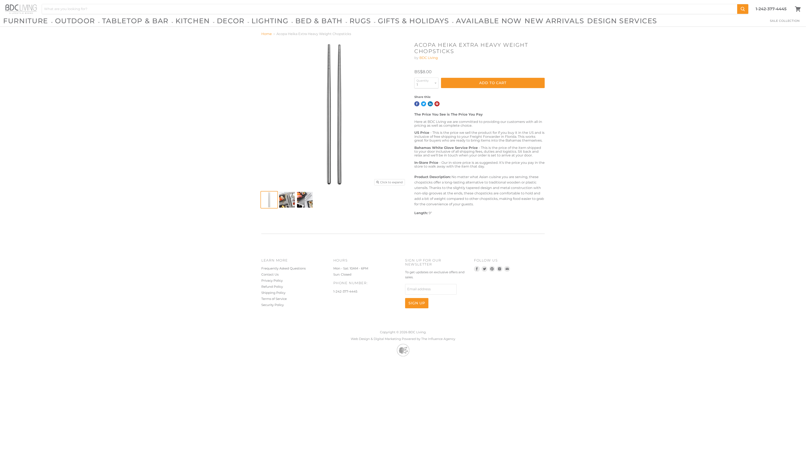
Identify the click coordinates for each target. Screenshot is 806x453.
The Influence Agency (438, 339)
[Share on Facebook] (416, 103)
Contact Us (270, 274)
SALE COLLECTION (785, 21)
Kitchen (193, 21)
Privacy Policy (272, 280)
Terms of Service (274, 299)
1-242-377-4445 (771, 9)
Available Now (488, 21)
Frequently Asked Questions (283, 268)
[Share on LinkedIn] (430, 103)
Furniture (26, 21)
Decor (232, 21)
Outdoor (76, 21)
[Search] (742, 9)
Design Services (622, 21)
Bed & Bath (320, 21)
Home (266, 34)
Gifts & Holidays (414, 21)
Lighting (271, 21)
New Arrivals (554, 21)
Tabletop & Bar (136, 21)
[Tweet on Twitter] (423, 103)
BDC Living (428, 58)
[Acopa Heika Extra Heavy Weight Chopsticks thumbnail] (269, 199)
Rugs (361, 21)
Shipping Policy (273, 293)
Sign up (416, 303)
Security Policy (272, 305)
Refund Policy (272, 287)
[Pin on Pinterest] (437, 103)
